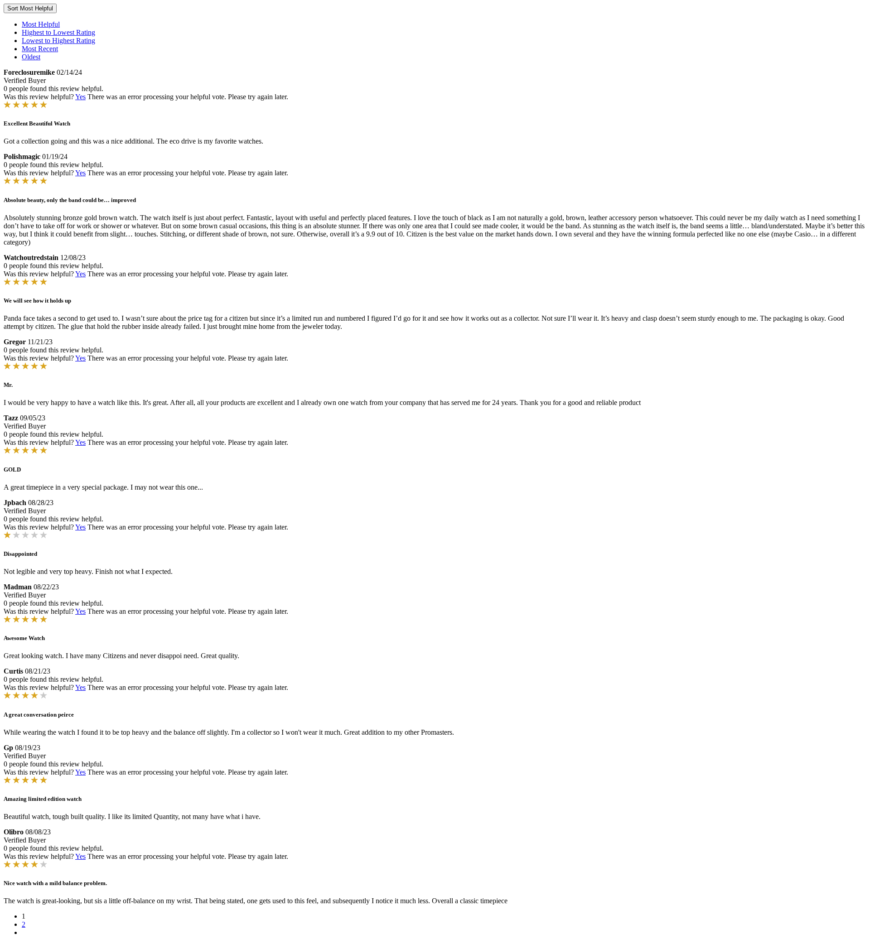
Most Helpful (41, 24)
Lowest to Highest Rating (58, 40)
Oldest (31, 57)
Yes (80, 97)
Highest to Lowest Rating (58, 32)
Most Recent (40, 49)
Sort (30, 8)
